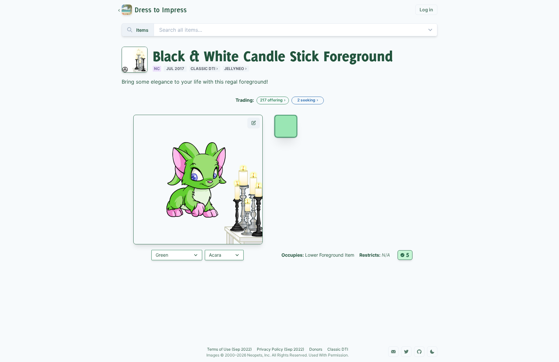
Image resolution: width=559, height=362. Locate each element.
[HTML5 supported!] (405, 255)
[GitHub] (419, 351)
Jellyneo (234, 68)
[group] (155, 10)
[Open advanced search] (430, 30)
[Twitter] (406, 351)
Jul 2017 (175, 68)
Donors (315, 349)
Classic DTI (203, 68)
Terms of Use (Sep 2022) (229, 349)
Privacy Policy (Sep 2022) (280, 349)
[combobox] (279, 29)
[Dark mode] (432, 351)
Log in (426, 9)
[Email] (393, 351)
